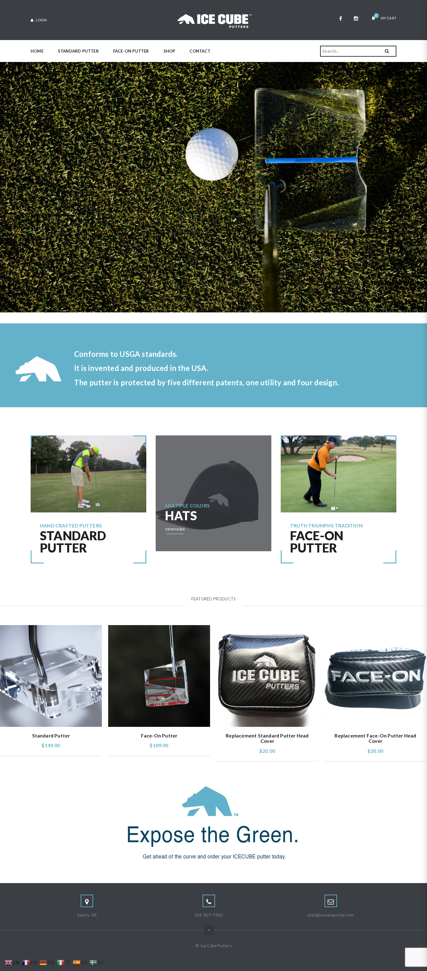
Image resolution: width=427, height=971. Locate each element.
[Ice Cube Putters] (213, 19)
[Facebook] (340, 18)
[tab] (213, 599)
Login (41, 20)
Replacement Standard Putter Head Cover (267, 738)
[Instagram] (356, 18)
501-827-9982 (208, 914)
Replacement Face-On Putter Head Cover (375, 738)
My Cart (385, 17)
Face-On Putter (159, 735)
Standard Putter (51, 735)
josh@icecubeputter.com (331, 914)
